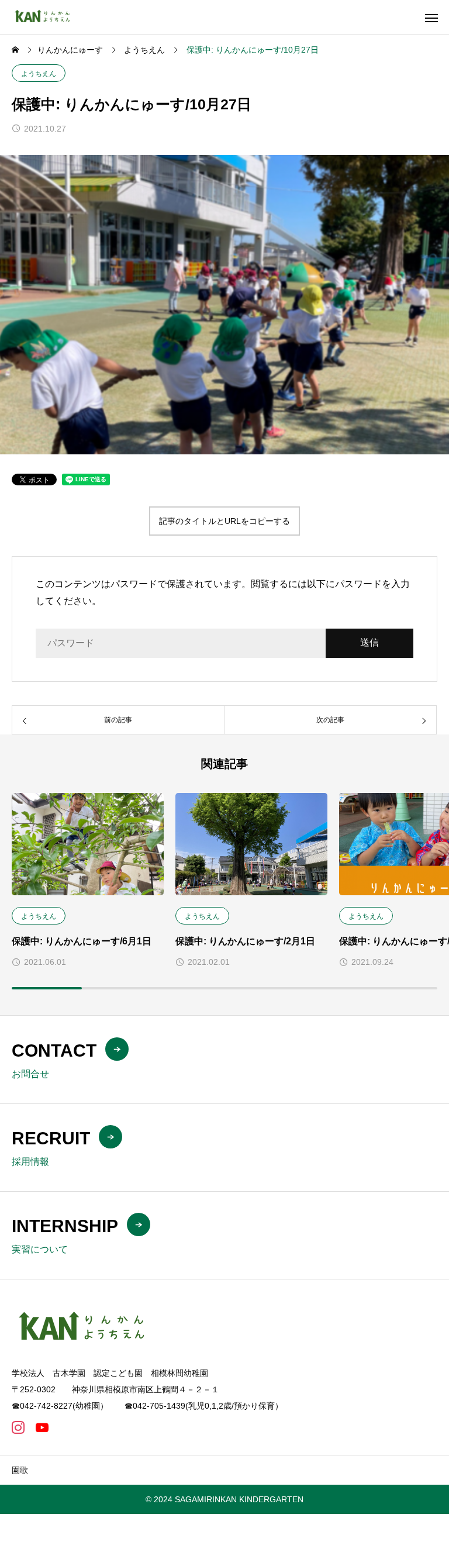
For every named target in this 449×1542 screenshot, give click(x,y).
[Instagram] (18, 1427)
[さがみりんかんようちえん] (46, 17)
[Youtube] (41, 1427)
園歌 (20, 1470)
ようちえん (38, 74)
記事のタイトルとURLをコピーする (224, 521)
